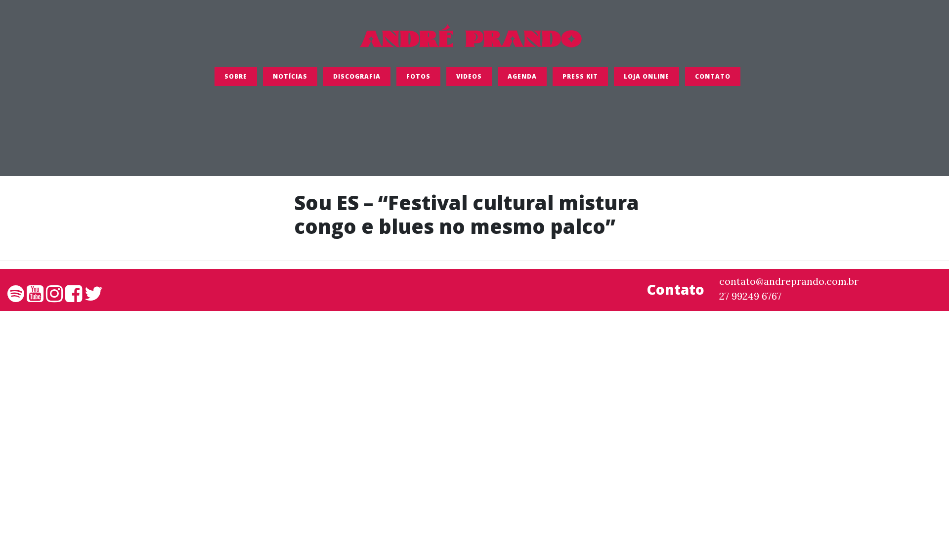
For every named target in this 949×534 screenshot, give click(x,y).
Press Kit (580, 76)
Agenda (522, 76)
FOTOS (418, 76)
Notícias (290, 76)
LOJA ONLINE (646, 76)
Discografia (357, 76)
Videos (469, 76)
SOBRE (235, 76)
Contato (713, 76)
